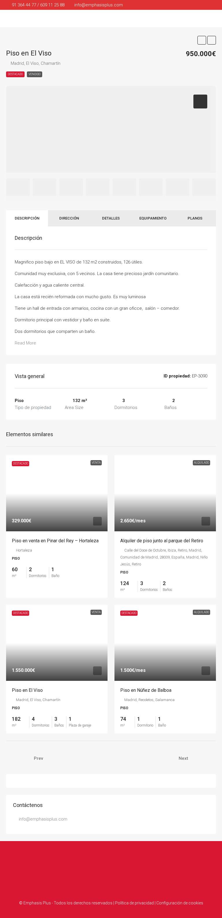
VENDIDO (34, 74)
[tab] (200, 101)
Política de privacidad (134, 903)
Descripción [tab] (27, 218)
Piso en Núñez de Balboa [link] (145, 690)
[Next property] (203, 758)
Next (183, 758)
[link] (57, 493)
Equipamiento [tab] (152, 218)
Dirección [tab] (69, 218)
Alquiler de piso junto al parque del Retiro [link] (161, 540)
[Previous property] (18, 758)
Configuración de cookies (179, 903)
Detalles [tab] (111, 218)
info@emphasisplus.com (43, 819)
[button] (201, 40)
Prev (38, 758)
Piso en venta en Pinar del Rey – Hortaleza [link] (55, 540)
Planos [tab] (195, 218)
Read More (25, 343)
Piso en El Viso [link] (27, 690)
